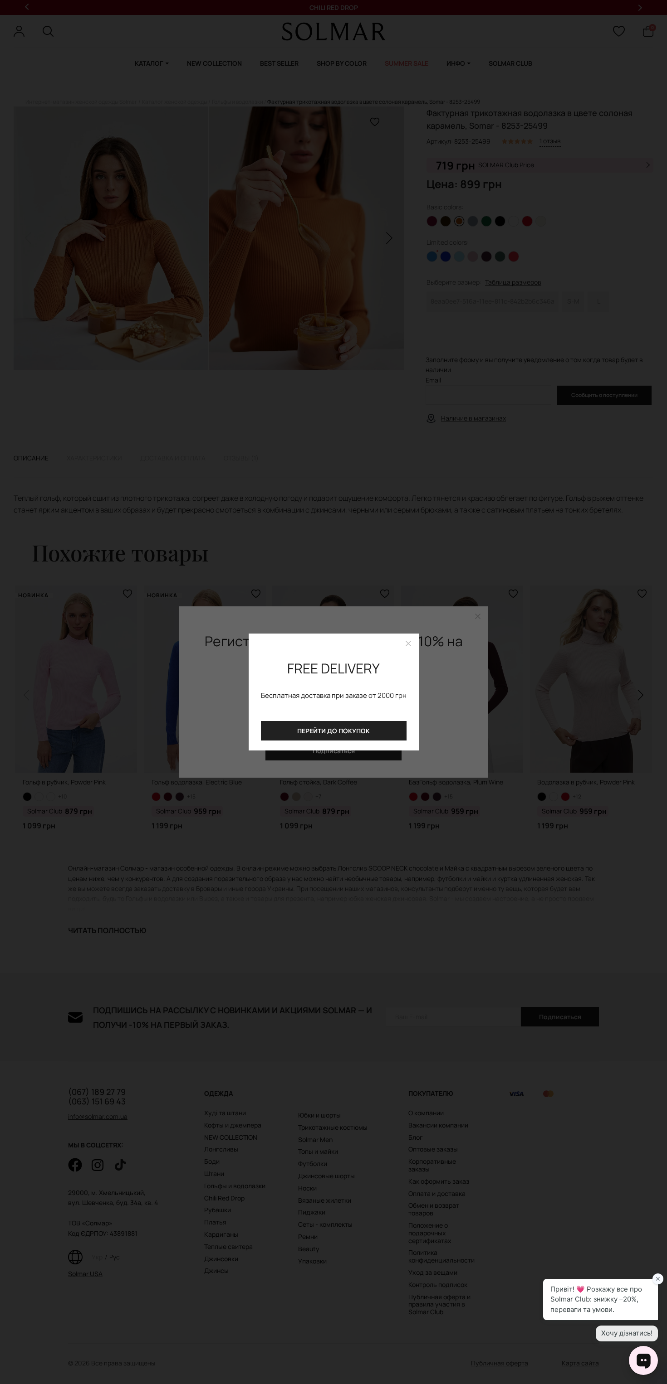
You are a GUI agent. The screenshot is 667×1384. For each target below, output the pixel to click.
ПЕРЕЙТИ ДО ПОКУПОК (333, 730)
